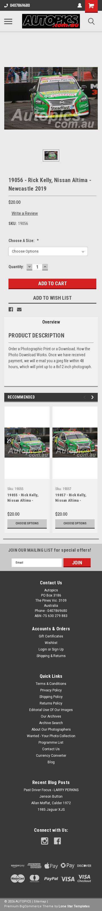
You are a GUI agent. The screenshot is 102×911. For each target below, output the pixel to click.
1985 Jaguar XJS (51, 810)
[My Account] (79, 5)
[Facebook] (10, 309)
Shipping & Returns (51, 656)
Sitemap (40, 901)
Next (93, 397)
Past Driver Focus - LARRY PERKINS (51, 790)
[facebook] (57, 841)
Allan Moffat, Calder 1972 (51, 803)
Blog (51, 762)
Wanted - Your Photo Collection (51, 736)
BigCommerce (31, 906)
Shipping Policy (51, 697)
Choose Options (27, 523)
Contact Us (51, 749)
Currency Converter (51, 756)
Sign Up (57, 649)
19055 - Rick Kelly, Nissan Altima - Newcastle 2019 (23, 498)
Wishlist (51, 643)
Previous (85, 397)
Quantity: (16, 266)
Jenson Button (51, 797)
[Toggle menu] (8, 21)
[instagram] (44, 841)
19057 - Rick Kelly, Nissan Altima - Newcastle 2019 (70, 498)
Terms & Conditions (51, 684)
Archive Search (51, 723)
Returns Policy (51, 703)
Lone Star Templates (74, 906)
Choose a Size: (23, 240)
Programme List (51, 743)
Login (43, 649)
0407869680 (20, 5)
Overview (51, 322)
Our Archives (51, 716)
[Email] (19, 309)
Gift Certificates (51, 636)
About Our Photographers (51, 729)
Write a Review (25, 213)
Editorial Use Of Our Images (51, 710)
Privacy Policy (51, 690)
